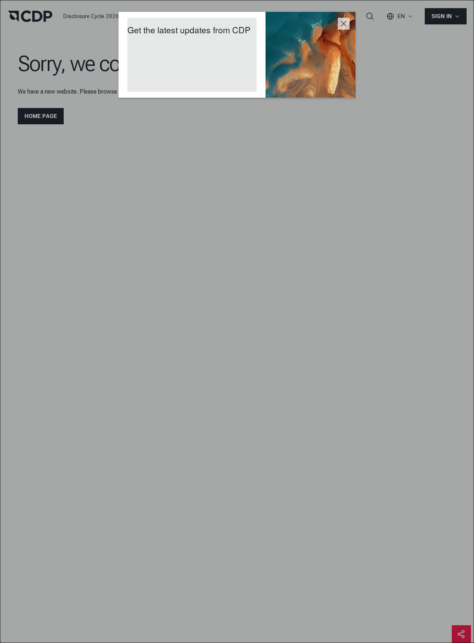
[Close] (344, 24)
